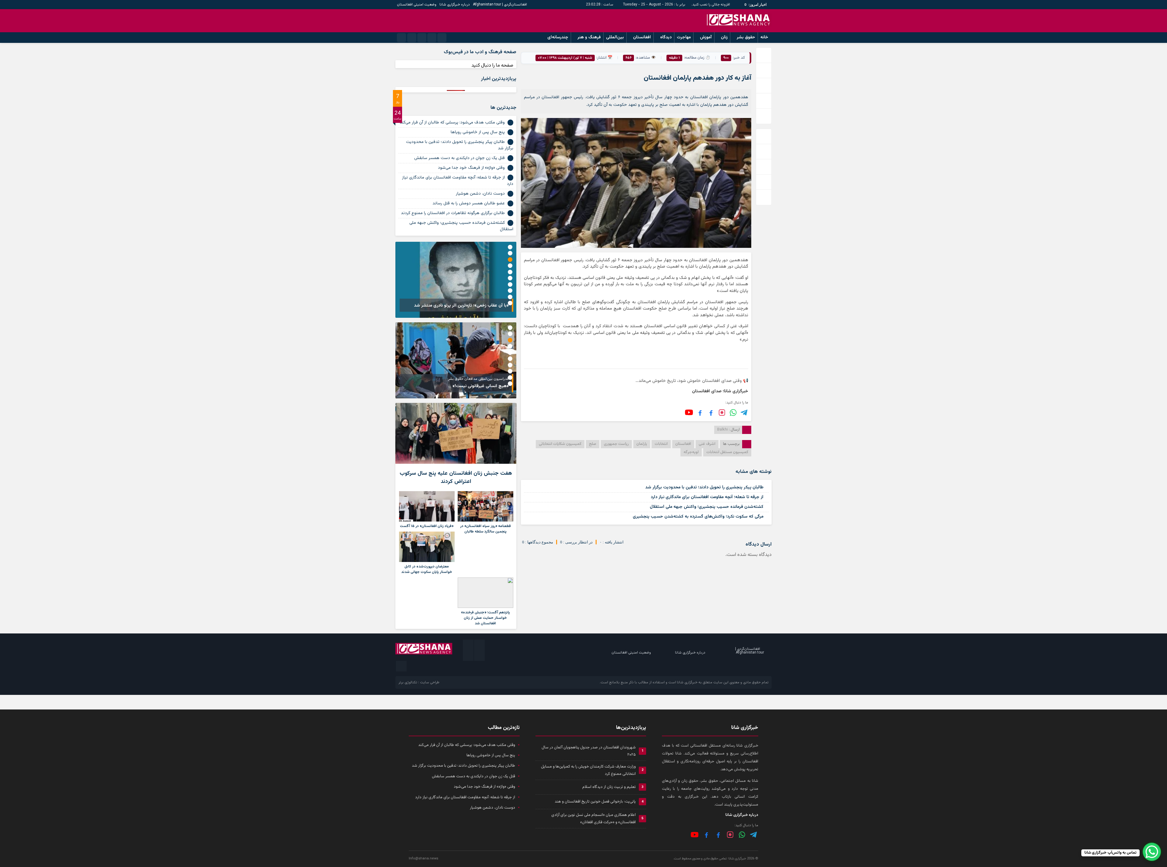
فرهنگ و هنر (589, 37)
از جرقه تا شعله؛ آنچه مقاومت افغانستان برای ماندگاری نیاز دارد (707, 497)
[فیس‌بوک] (711, 412)
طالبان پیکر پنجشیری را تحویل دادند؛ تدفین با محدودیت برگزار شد (704, 487)
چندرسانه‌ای (557, 37)
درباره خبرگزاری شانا (454, 4)
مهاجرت (684, 37)
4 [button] (510, 265)
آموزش (706, 37)
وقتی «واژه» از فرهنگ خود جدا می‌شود (471, 168)
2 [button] (510, 253)
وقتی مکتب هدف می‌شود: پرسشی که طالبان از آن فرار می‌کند (452, 122)
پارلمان (641, 444)
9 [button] (510, 297)
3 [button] (510, 259)
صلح (592, 444)
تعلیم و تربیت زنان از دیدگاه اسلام (609, 787)
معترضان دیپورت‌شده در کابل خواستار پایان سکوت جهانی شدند (426, 569)
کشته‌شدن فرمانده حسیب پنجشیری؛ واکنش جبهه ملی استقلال (706, 507)
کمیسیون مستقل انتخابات (727, 452)
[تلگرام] (744, 412)
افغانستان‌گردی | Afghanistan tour (500, 4)
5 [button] (510, 272)
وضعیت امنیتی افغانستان (416, 4)
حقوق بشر (746, 37)
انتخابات (661, 444)
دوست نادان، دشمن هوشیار (480, 193)
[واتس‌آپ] (733, 412)
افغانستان (642, 37)
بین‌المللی (615, 37)
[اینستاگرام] (722, 412)
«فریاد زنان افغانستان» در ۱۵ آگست (426, 526)
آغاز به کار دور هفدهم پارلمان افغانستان (697, 78)
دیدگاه (666, 37)
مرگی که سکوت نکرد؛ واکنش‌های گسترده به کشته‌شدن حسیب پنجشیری (698, 516)
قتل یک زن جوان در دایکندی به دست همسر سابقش (459, 158)
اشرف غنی (707, 444)
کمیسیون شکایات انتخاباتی (560, 444)
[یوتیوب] (689, 412)
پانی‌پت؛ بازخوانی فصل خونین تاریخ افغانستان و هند (595, 802)
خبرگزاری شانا (687, 682)
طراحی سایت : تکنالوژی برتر (418, 682)
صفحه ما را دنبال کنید (492, 65)
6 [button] (510, 278)
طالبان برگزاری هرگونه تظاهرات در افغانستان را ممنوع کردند (453, 213)
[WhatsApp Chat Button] (1152, 852)
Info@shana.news (423, 858)
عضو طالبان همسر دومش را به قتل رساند (468, 203)
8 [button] (510, 290)
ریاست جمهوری (616, 444)
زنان (724, 37)
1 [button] (510, 247)
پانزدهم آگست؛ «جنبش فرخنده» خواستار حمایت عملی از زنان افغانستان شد (485, 618)
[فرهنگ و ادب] (700, 412)
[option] (455, 280)
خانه (764, 37)
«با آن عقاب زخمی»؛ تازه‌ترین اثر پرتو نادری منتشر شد (461, 305)
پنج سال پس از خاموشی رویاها (478, 132)
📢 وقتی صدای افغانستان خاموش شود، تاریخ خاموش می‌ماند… (691, 381)
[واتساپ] (742, 834)
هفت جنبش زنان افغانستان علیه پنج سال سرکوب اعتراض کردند (456, 477)
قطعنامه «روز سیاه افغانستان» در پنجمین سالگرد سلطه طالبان (485, 528)
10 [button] (510, 303)
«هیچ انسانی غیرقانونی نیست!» (481, 386)
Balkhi (722, 430)
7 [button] (510, 284)
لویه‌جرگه (691, 452)
